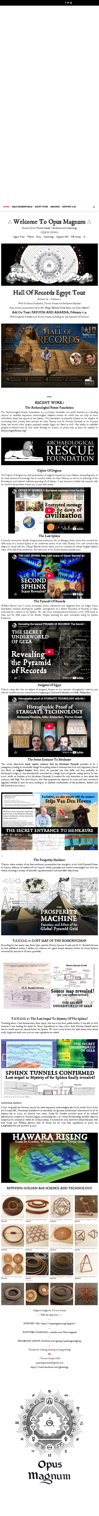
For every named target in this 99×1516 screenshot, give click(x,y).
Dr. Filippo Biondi (50, 307)
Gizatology (49, 236)
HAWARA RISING (11, 1103)
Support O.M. (69, 206)
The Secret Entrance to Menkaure (49, 759)
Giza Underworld (22, 206)
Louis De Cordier (24, 316)
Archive (55, 206)
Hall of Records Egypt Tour (49, 293)
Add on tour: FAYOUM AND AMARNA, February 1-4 (49, 312)
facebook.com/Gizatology (65, 228)
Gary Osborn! (82, 307)
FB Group (76, 236)
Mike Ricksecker (82, 692)
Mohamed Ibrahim (60, 692)
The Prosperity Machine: (49, 860)
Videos (30, 236)
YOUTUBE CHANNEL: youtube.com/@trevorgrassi (50, 1332)
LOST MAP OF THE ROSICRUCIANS (59, 941)
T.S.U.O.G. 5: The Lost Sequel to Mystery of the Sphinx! (49, 1019)
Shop (38, 236)
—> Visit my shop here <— (49, 1314)
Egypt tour (41, 206)
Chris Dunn (65, 307)
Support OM (62, 236)
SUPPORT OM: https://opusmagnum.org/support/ (50, 1323)
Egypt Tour (19, 236)
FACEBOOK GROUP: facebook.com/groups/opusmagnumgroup (49, 1341)
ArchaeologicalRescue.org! (13, 430)
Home (6, 206)
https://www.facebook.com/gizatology (49, 1367)
